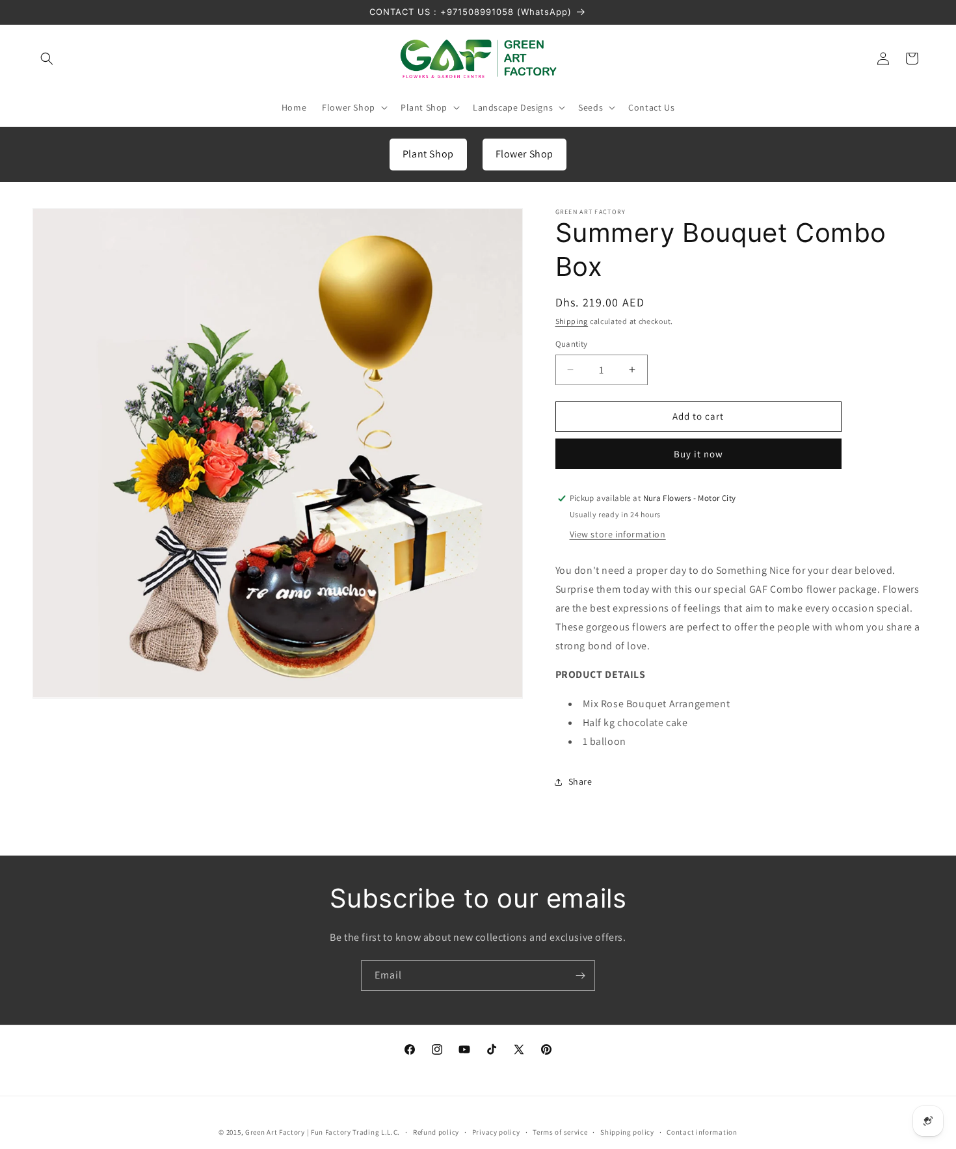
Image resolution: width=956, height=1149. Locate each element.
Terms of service (560, 1131)
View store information (618, 535)
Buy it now (698, 454)
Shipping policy (627, 1131)
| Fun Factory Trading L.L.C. (354, 1132)
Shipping (572, 321)
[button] (47, 58)
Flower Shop (525, 154)
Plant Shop (428, 154)
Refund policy (436, 1131)
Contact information (702, 1131)
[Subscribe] (580, 975)
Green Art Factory (275, 1132)
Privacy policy (496, 1131)
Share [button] (580, 781)
